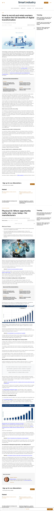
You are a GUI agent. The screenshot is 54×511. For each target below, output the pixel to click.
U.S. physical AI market (8, 399)
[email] (21, 28)
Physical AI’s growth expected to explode (15, 269)
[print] (34, 28)
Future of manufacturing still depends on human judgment (17, 438)
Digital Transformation (15, 8)
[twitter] (18, 28)
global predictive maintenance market (10, 389)
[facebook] (15, 28)
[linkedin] (16, 28)
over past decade (24, 68)
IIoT (33, 8)
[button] (2, 2)
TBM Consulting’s (20, 175)
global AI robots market (6, 272)
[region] (27, 509)
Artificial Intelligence (39, 8)
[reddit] (19, 28)
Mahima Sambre (5, 220)
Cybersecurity (23, 8)
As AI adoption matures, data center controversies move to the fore (19, 455)
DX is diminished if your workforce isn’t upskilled (16, 333)
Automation (29, 8)
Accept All (50, 509)
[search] (4, 2)
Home (3, 12)
